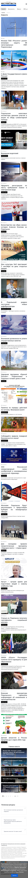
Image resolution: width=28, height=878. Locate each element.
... (12, 796)
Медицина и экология (6, 308)
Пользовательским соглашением (8, 870)
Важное (19, 9)
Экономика (4, 475)
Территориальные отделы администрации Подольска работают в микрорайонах (13, 821)
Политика (4, 381)
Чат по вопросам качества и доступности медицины (13, 810)
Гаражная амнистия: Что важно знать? (13, 831)
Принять (15, 875)
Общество (4, 122)
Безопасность (11, 9)
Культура (4, 271)
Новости (3, 9)
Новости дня (4, 78)
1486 (15, 796)
